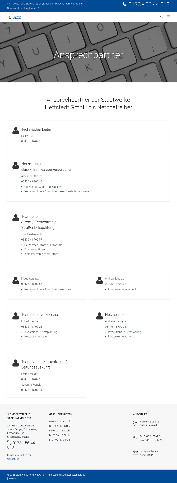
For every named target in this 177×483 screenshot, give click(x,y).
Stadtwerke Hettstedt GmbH (31, 474)
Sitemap (12, 478)
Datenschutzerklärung (73, 474)
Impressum (54, 474)
